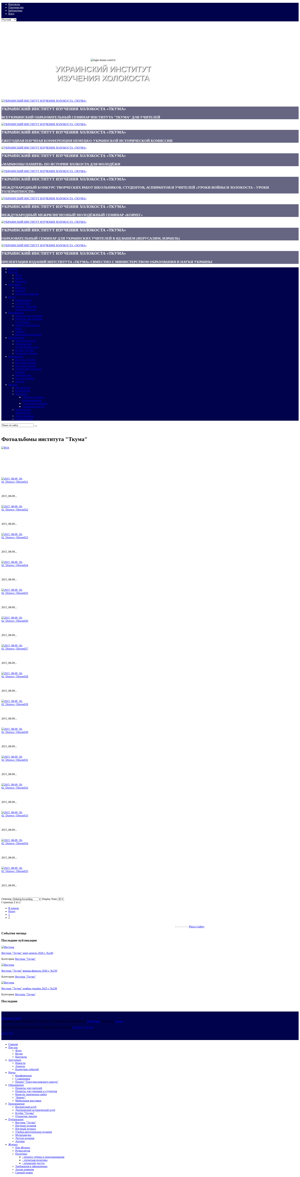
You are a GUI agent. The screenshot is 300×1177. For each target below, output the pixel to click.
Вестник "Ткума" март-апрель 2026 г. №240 (27, 953)
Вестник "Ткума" (25, 958)
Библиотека (15, 10)
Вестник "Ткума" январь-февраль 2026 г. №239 (29, 970)
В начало (13, 908)
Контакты (14, 4)
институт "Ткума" (83, 1027)
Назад (11, 911)
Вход (11, 13)
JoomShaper (93, 1021)
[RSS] (5, 447)
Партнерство (16, 7)
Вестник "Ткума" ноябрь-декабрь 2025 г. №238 (29, 988)
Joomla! (119, 1021)
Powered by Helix (11, 1018)
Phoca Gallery (197, 926)
